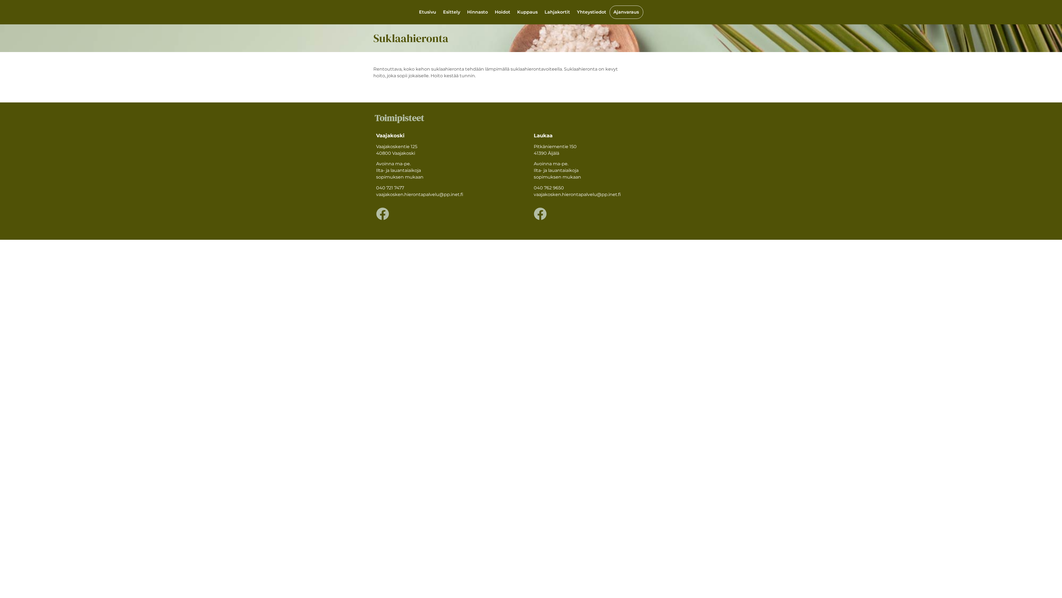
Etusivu (427, 12)
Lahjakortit (557, 12)
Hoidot (502, 12)
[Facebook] (382, 213)
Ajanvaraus (626, 12)
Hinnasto (477, 12)
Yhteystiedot (591, 12)
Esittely (451, 12)
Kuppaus (527, 12)
